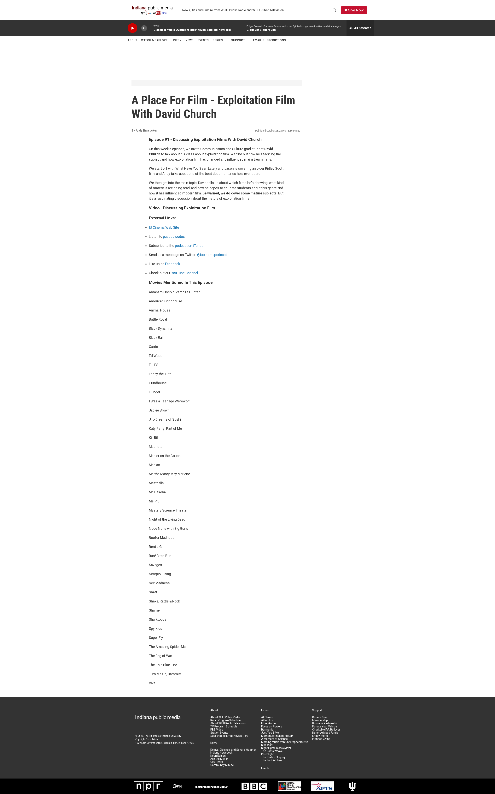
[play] (132, 28)
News (189, 40)
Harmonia (267, 729)
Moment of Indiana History (277, 735)
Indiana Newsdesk (221, 752)
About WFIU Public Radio (225, 717)
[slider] (150, 28)
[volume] (144, 28)
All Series (267, 717)
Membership (320, 720)
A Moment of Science (274, 739)
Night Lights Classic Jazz (276, 748)
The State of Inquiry (273, 757)
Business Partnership (325, 723)
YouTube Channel (184, 273)
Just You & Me (270, 732)
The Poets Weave (272, 751)
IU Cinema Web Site (164, 227)
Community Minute (222, 765)
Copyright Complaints (146, 739)
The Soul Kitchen (271, 760)
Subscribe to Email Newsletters (229, 735)
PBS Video (216, 729)
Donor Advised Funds (325, 732)
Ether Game (268, 723)
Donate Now (319, 717)
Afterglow (267, 720)
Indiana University (171, 736)
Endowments (320, 735)
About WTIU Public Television (228, 723)
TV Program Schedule (223, 726)
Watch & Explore (154, 40)
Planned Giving (321, 739)
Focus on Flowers (271, 726)
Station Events (219, 732)
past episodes (174, 236)
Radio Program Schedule (225, 720)
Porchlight (267, 754)
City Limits (216, 762)
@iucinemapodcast (212, 255)
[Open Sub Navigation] (225, 40)
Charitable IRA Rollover (326, 729)
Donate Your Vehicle (324, 726)
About (132, 40)
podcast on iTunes (189, 246)
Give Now (356, 10)
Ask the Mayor (219, 758)
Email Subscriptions (269, 40)
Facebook (172, 264)
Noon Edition (218, 755)
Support (238, 40)
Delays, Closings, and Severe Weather (233, 749)
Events (203, 40)
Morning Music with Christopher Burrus (284, 742)
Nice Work (267, 745)
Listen (177, 40)
